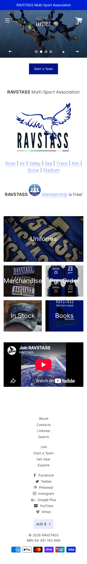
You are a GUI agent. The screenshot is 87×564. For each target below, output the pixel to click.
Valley (35, 163)
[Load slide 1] (36, 52)
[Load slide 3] (46, 52)
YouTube (46, 506)
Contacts (43, 425)
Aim (75, 163)
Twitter (46, 481)
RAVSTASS (50, 535)
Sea (48, 163)
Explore (44, 465)
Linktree (43, 431)
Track (62, 163)
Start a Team (43, 69)
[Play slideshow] (64, 52)
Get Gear (43, 459)
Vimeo (45, 512)
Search (43, 437)
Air (22, 163)
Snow (33, 170)
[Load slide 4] (50, 52)
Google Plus (46, 500)
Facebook (45, 475)
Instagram (45, 493)
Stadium (51, 170)
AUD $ (41, 524)
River (10, 163)
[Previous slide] (10, 52)
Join (43, 447)
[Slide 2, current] (41, 52)
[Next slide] (77, 52)
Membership (54, 194)
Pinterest (45, 487)
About (43, 418)
